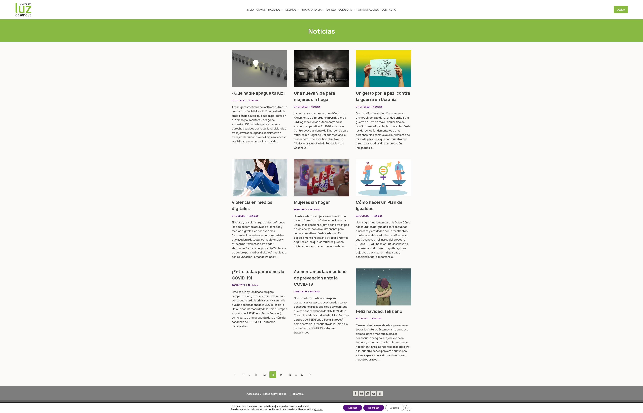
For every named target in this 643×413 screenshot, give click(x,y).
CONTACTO (388, 9)
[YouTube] (373, 393)
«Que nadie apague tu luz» (259, 93)
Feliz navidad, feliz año (379, 311)
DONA (621, 10)
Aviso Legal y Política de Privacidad (266, 394)
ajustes (318, 409)
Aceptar (352, 407)
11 (256, 374)
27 (301, 374)
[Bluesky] (361, 393)
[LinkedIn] (380, 393)
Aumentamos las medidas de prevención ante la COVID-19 (320, 278)
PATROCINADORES (368, 9)
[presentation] (259, 68)
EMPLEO (331, 9)
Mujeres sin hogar (312, 202)
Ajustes (394, 407)
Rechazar (373, 407)
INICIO (250, 9)
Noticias (253, 100)
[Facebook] (355, 393)
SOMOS (261, 9)
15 (290, 374)
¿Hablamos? (297, 394)
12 (264, 374)
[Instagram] (367, 393)
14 (281, 374)
